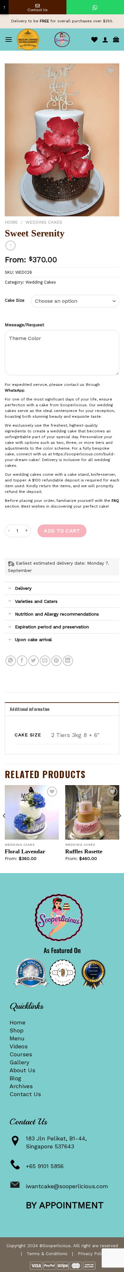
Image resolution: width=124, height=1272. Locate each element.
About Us (22, 1070)
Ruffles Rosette (83, 851)
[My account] (105, 40)
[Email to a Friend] (45, 660)
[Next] (119, 828)
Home (11, 222)
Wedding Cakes (43, 222)
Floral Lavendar (25, 851)
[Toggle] (10, 588)
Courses (21, 1054)
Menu (17, 1038)
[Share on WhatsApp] (10, 660)
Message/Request (24, 324)
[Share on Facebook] (22, 660)
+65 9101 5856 (45, 1166)
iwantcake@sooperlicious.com (67, 1186)
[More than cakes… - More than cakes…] (62, 39)
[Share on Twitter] (33, 660)
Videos (19, 1046)
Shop (17, 1030)
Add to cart (62, 531)
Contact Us (25, 1094)
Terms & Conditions (47, 1253)
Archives (21, 1086)
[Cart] (116, 40)
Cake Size (14, 300)
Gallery (19, 1062)
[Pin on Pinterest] (56, 660)
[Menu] (8, 39)
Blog (15, 1078)
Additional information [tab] (30, 709)
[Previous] (4, 828)
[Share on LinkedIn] (68, 660)
